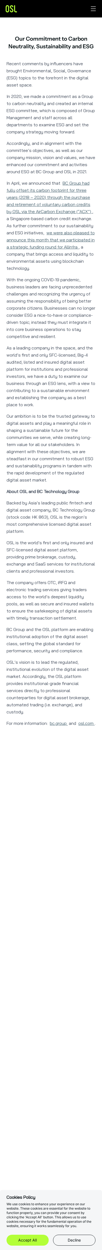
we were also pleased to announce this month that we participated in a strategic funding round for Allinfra (51, 240)
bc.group (59, 723)
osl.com (86, 723)
